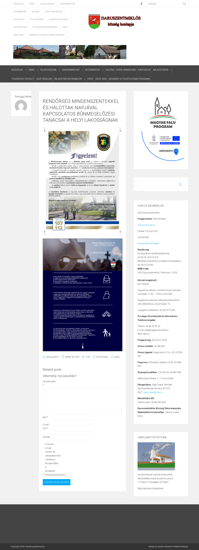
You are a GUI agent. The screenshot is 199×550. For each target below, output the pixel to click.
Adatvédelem (20, 27)
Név (45, 417)
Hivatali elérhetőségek (148, 243)
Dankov (161, 546)
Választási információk (44, 27)
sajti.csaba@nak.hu (153, 392)
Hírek (32, 4)
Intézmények (20, 11)
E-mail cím (46, 426)
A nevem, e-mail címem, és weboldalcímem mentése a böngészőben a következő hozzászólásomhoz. (50, 459)
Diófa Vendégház (53, 11)
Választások (36, 19)
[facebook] (141, 4)
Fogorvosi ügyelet (58, 19)
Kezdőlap (19, 4)
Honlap (46, 437)
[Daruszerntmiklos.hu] (115, 21)
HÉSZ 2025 (18, 35)
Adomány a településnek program (47, 35)
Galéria (36, 11)
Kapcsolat (19, 19)
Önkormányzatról (146, 225)
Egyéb (116, 357)
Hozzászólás (48, 383)
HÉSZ (65, 27)
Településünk (47, 4)
